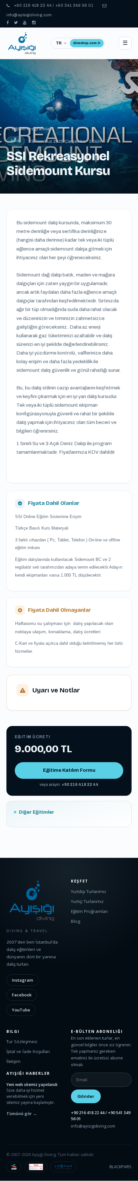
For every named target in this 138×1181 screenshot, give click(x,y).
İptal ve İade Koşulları (28, 1051)
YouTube (21, 1010)
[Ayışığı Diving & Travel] (7, 23)
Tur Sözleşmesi (21, 1041)
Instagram (22, 980)
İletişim (13, 1061)
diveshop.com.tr (86, 43)
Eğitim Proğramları (89, 911)
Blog (75, 921)
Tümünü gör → (21, 1113)
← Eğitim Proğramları (29, 128)
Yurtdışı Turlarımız (88, 891)
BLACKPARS (120, 1166)
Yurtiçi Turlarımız (87, 901)
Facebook (21, 995)
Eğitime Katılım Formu (69, 770)
